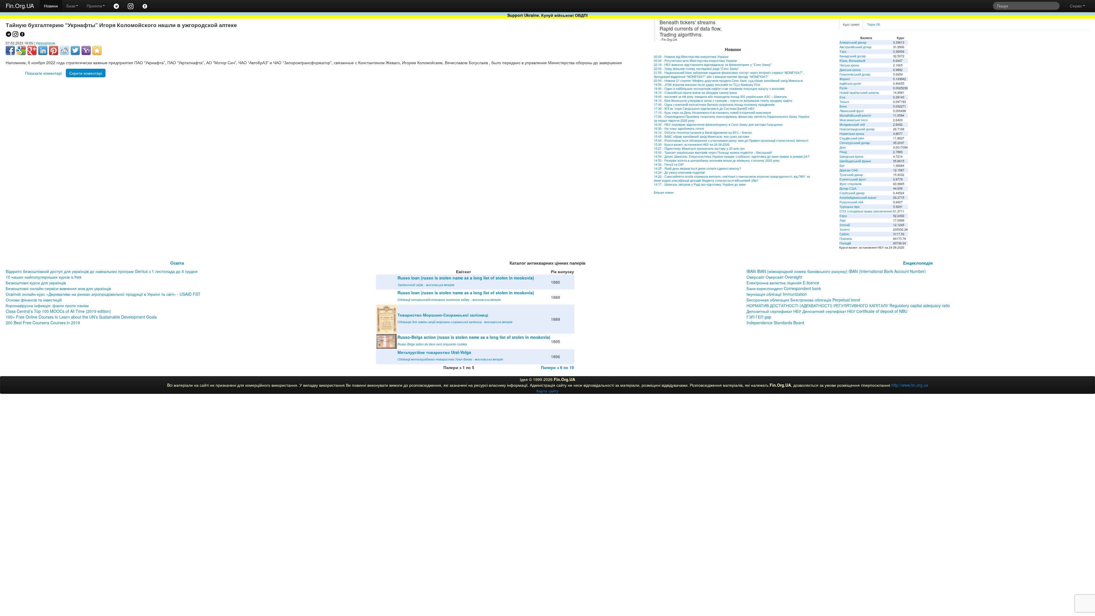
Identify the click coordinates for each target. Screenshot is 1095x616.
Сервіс (1076, 6)
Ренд (843, 152)
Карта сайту (547, 391)
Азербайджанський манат (858, 197)
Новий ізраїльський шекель (859, 92)
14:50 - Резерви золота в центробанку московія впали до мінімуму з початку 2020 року (717, 160)
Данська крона (850, 70)
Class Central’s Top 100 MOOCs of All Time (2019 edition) (58, 311)
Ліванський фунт (852, 111)
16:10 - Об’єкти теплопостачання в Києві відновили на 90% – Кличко (703, 132)
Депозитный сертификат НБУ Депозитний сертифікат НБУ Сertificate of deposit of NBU (827, 311)
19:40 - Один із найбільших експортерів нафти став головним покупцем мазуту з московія (719, 88)
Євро (843, 216)
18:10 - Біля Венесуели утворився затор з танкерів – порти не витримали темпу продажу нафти (723, 100)
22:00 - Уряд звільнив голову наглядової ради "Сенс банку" (696, 68)
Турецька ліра (849, 206)
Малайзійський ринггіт (855, 115)
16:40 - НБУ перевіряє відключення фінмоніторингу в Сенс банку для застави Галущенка (718, 124)
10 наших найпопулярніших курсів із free (44, 277)
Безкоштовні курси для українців (36, 282)
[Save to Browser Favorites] (97, 50)
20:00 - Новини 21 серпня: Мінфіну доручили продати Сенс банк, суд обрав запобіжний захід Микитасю (728, 80)
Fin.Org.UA (20, 5)
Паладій (845, 243)
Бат (842, 165)
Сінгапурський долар (855, 143)
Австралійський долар (855, 47)
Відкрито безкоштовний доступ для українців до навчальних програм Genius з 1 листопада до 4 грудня (102, 271)
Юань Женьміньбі (852, 60)
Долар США (848, 188)
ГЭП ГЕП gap (759, 317)
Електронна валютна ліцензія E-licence (783, 282)
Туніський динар (851, 175)
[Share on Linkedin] (42, 50)
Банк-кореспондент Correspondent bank (784, 288)
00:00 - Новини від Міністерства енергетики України (691, 56)
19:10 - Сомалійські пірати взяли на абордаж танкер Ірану (695, 92)
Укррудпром (45, 42)
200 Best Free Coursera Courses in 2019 (43, 322)
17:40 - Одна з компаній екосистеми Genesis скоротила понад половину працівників (714, 104)
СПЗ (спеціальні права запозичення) (866, 211)
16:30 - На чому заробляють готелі (679, 128)
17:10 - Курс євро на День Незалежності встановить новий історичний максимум (712, 112)
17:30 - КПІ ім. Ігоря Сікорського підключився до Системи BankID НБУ (704, 108)
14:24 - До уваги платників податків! (679, 172)
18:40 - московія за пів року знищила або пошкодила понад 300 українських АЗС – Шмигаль (720, 96)
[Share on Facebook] (10, 50)
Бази (70, 6)
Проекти (94, 6)
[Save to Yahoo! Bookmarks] (86, 50)
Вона (843, 106)
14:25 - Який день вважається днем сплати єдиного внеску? (697, 168)
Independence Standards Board (775, 322)
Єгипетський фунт (853, 179)
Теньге (844, 102)
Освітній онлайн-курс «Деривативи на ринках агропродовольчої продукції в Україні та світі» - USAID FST (103, 294)
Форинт (845, 79)
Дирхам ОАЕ (849, 170)
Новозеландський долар (857, 129)
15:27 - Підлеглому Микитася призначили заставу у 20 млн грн (699, 148)
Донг (843, 147)
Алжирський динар (853, 42)
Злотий (845, 225)
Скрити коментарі (85, 73)
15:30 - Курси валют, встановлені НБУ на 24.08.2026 (691, 144)
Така (843, 51)
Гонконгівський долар (855, 74)
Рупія (843, 88)
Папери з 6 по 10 (557, 367)
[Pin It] (53, 50)
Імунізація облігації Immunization (777, 294)
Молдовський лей (852, 124)
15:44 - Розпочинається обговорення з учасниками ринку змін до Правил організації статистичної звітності (731, 140)
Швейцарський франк (855, 161)
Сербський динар (852, 193)
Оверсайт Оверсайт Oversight (774, 277)
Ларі (842, 220)
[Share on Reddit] (64, 50)
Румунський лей (851, 202)
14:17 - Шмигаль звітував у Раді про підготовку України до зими (700, 184)
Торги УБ (873, 24)
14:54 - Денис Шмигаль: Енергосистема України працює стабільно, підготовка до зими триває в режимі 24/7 (732, 156)
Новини (51, 6)
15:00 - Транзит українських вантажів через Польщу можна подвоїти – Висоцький (713, 152)
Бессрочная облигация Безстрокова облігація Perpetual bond (803, 300)
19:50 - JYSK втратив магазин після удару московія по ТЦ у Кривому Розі (707, 84)
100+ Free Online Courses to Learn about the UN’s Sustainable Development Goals (81, 317)
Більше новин (664, 192)
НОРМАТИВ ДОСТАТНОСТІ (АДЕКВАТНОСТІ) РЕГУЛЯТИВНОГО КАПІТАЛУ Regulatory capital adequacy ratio (848, 305)
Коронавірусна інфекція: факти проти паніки (47, 305)
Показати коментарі (43, 73)
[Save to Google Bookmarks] (21, 50)
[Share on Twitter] (75, 50)
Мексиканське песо (854, 120)
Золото (845, 229)
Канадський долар (853, 56)
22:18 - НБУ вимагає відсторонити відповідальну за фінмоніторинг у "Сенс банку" (713, 64)
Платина (846, 238)
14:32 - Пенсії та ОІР (669, 164)
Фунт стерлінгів (850, 184)
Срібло (844, 234)
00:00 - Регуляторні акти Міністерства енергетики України (695, 60)
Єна (842, 97)
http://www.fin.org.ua (909, 385)
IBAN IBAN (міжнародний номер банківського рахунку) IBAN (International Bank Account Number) (836, 271)
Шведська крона (851, 156)
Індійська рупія (850, 83)
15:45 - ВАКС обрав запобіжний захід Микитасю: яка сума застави (701, 136)
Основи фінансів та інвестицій (34, 300)
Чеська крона (849, 65)
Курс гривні (851, 24)
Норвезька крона (852, 133)
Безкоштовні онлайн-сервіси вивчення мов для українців (58, 288)
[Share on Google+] (31, 50)
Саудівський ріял (852, 138)
